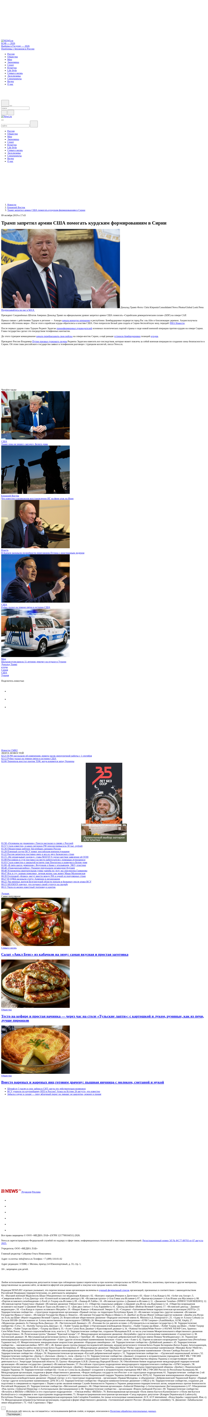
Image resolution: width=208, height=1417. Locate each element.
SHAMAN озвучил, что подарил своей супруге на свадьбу (34, 884)
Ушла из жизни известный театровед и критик (28, 887)
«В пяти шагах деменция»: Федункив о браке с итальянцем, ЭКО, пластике (43, 865)
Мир (3, 659)
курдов (154, 336)
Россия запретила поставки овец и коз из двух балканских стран (37, 854)
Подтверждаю (13, 1414)
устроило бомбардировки (127, 336)
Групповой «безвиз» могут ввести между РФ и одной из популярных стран (43, 876)
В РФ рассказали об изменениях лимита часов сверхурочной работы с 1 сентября (46, 756)
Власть (4, 550)
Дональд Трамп (9, 664)
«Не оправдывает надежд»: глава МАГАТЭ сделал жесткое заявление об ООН (44, 857)
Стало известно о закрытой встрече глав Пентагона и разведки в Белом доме (44, 862)
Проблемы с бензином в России (17, 49)
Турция (5, 675)
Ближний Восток (10, 495)
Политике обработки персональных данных (133, 1411)
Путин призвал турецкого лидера (49, 341)
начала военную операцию (76, 320)
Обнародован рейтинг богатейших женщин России (31, 848)
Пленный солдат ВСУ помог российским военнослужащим (35, 851)
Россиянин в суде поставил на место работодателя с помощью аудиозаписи (43, 859)
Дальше (5, 893)
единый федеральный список (114, 1290)
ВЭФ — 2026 (8, 43)
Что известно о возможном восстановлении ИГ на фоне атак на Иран (37, 498)
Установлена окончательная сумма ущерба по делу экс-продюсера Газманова (44, 870)
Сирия (4, 670)
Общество (6, 1009)
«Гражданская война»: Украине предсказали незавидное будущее (38, 868)
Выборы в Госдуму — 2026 (15, 46)
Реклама (36, 1192)
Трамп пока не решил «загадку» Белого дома (24, 444)
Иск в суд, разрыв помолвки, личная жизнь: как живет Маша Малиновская (43, 873)
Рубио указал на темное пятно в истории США (25, 607)
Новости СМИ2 (9, 750)
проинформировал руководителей (74, 328)
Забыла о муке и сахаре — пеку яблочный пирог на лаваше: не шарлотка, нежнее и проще (54, 1094)
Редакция (26, 1192)
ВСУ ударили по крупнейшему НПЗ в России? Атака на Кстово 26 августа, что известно (53, 1091)
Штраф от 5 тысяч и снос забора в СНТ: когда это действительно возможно (46, 1088)
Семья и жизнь (9, 948)
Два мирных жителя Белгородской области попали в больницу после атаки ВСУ (46, 881)
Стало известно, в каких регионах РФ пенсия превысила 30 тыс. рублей (42, 846)
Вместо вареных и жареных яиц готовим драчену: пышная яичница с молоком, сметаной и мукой (82, 1082)
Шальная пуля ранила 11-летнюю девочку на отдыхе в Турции (33, 661)
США (4, 441)
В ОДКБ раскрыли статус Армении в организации (30, 879)
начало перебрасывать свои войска (54, 336)
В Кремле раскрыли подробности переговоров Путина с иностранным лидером (42, 553)
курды (4, 667)
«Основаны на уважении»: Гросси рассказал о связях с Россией (37, 843)
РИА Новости (177, 323)
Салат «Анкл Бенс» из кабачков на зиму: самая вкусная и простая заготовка (64, 954)
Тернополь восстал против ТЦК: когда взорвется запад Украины (37, 761)
